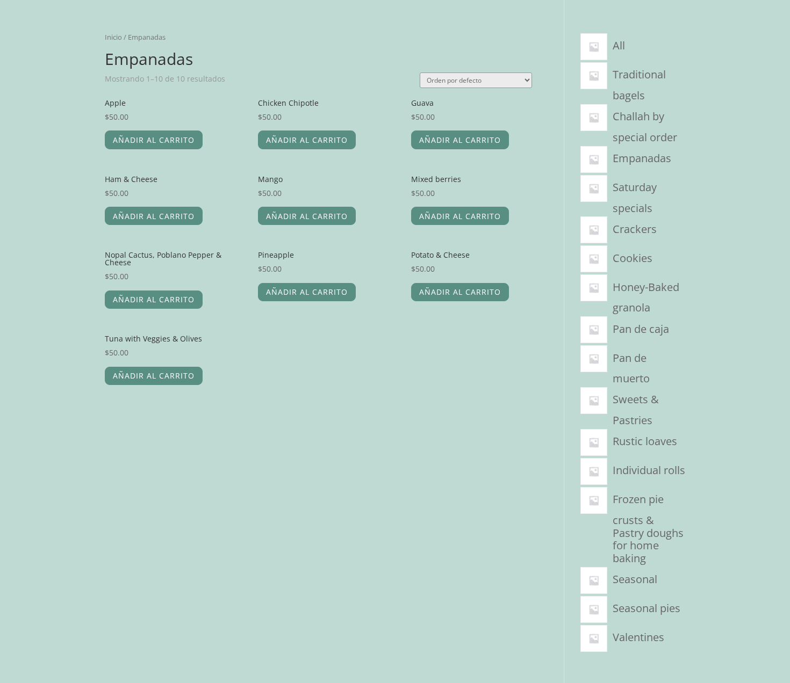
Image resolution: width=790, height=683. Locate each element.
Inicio (113, 37)
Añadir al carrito (154, 140)
